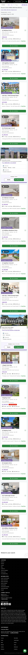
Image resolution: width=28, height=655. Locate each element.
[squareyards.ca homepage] (3, 1)
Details (8, 179)
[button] (26, 2)
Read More (23, 41)
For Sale (3, 4)
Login (24, 1)
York (8, 1)
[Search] (14, 5)
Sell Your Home (18, 1)
